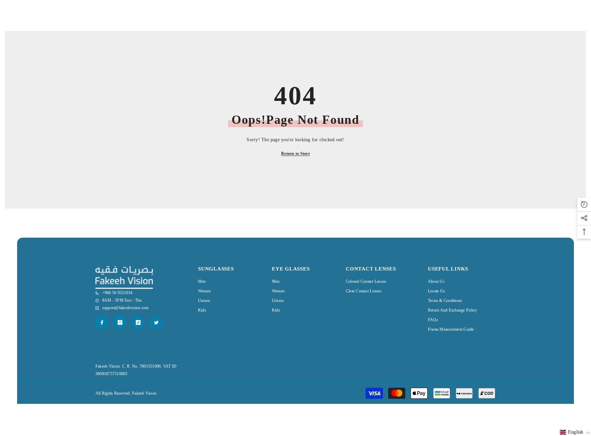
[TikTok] (138, 322)
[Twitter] (156, 322)
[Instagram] (120, 322)
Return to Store (295, 153)
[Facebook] (101, 322)
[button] (575, 432)
